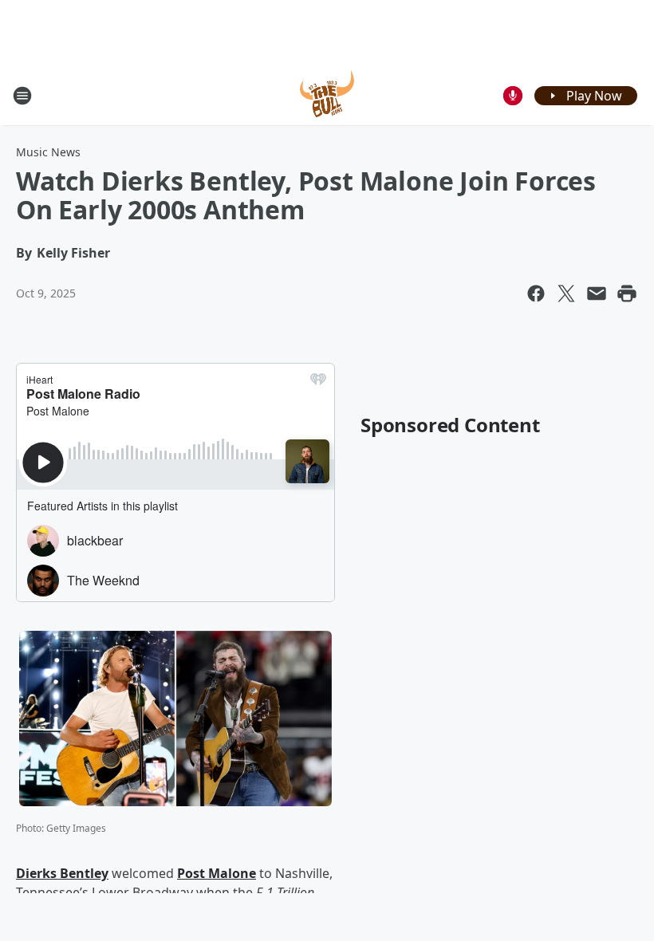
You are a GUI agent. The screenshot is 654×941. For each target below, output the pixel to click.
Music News (48, 151)
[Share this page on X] (566, 293)
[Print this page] (627, 293)
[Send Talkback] (512, 95)
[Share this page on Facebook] (536, 293)
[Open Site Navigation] (22, 95)
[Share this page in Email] (596, 293)
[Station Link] (327, 95)
